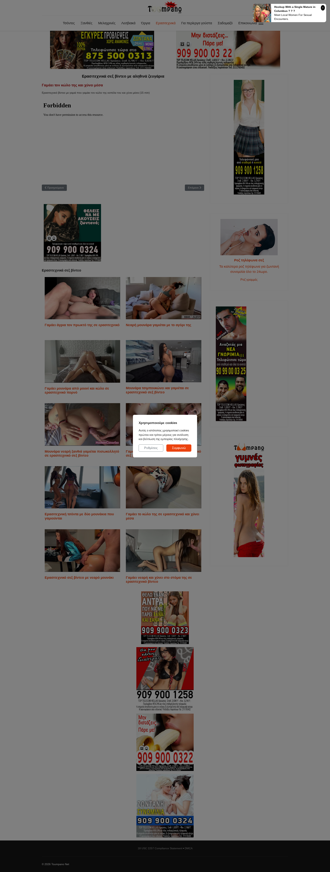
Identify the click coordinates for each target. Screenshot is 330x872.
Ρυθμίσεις (151, 448)
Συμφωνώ (179, 448)
